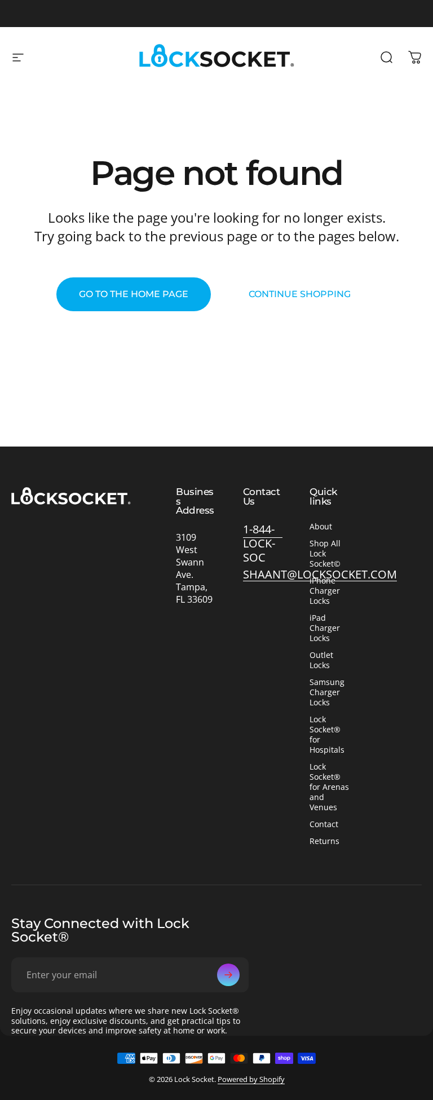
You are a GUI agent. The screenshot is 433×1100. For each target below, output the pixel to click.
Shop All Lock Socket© (325, 553)
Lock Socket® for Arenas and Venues (329, 787)
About (321, 527)
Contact (324, 824)
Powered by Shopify (251, 1079)
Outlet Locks (321, 660)
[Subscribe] (228, 975)
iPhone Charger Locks (325, 591)
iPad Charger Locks (325, 628)
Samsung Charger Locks (327, 692)
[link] (263, 543)
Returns (324, 841)
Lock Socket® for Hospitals (327, 734)
